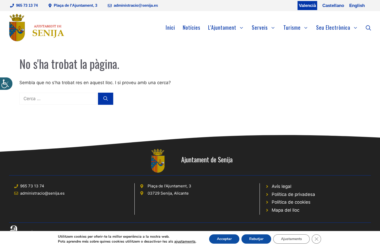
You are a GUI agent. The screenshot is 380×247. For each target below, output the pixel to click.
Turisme (292, 27)
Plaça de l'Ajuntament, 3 (75, 5)
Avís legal (281, 186)
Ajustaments (291, 238)
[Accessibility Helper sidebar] (6, 83)
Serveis (260, 27)
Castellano (333, 5)
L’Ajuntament (222, 27)
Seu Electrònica (333, 27)
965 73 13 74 (27, 5)
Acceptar (224, 238)
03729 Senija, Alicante (168, 193)
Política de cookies (291, 202)
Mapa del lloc (285, 210)
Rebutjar (256, 238)
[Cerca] (105, 99)
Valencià (307, 5)
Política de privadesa (293, 194)
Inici (170, 27)
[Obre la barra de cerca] (368, 27)
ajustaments (184, 241)
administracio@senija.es (136, 5)
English (357, 5)
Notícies (191, 27)
